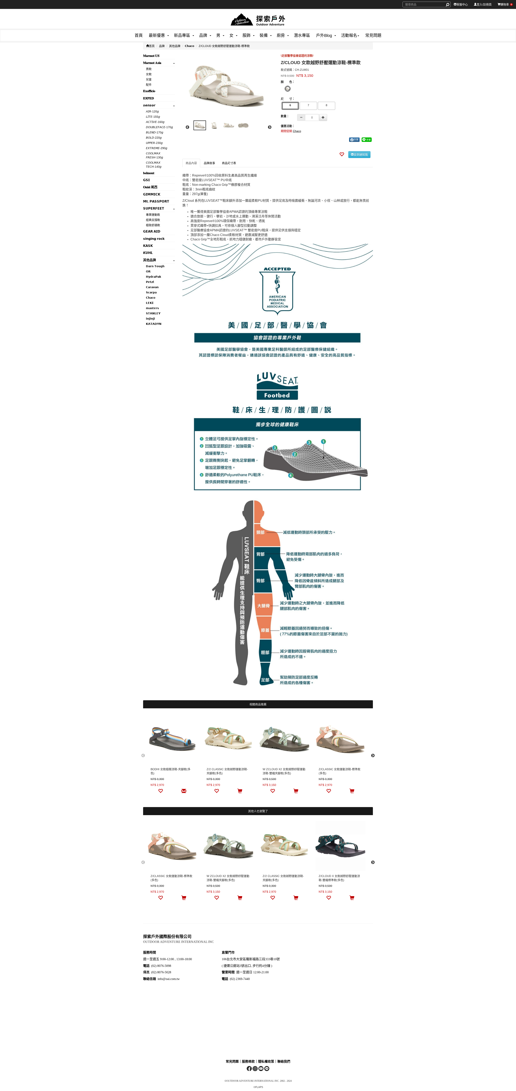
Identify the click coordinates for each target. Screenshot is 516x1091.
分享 (356, 139)
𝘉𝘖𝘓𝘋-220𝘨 (154, 137)
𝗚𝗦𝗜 (146, 180)
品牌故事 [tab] (209, 163)
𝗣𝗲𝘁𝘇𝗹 (150, 282)
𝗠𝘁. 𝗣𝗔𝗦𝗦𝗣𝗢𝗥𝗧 (156, 201)
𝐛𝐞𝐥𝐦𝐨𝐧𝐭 (148, 173)
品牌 (162, 46)
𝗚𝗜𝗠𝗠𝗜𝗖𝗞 (151, 194)
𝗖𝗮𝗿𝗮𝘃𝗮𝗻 (152, 287)
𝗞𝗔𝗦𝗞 (148, 245)
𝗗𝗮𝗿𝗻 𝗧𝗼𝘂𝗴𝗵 (155, 266)
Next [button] (270, 127)
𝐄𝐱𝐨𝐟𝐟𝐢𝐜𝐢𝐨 (149, 91)
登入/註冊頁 (484, 4)
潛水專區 (302, 35)
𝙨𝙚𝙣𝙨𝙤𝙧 (149, 105)
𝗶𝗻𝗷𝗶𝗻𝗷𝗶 (150, 318)
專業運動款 (153, 214)
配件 (149, 84)
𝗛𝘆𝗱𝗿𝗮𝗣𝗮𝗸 (153, 276)
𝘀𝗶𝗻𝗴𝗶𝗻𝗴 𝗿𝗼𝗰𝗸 (154, 238)
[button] (155, 35)
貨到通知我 (361, 154)
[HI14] (288, 89)
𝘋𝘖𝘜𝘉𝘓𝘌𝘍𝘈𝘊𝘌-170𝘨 (159, 127)
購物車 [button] (506, 4)
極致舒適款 (153, 225)
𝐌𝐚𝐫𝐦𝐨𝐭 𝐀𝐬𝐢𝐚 (152, 62)
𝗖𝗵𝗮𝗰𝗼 (189, 46)
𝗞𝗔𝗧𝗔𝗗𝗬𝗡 (153, 323)
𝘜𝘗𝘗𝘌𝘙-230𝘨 (154, 142)
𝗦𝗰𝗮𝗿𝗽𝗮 (151, 292)
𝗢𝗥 (148, 271)
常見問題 (373, 35)
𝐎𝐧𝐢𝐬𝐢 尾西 (150, 187)
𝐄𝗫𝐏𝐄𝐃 (148, 98)
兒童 (149, 79)
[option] (228, 87)
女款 (149, 74)
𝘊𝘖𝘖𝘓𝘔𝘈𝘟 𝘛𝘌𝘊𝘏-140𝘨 (153, 164)
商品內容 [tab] (191, 163)
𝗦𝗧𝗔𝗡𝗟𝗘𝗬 (153, 313)
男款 (149, 69)
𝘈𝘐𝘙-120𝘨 (152, 111)
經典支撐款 (153, 219)
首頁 (139, 35)
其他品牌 (174, 46)
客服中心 (462, 4)
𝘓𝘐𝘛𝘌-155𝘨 (153, 116)
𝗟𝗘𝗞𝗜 (149, 302)
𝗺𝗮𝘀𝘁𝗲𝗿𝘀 (152, 308)
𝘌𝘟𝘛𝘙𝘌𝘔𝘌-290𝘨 (156, 148)
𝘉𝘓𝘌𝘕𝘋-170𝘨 (154, 132)
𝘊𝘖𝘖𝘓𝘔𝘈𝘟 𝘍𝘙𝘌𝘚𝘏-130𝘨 (154, 155)
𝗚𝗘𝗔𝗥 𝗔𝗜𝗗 (151, 231)
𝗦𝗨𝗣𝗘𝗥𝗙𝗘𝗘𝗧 (153, 208)
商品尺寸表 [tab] (229, 163)
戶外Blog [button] (324, 35)
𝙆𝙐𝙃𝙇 (148, 253)
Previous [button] (187, 127)
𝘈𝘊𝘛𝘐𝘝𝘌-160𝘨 (155, 122)
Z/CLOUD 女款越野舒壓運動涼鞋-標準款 (224, 46)
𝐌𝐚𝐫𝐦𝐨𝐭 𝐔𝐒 (151, 55)
